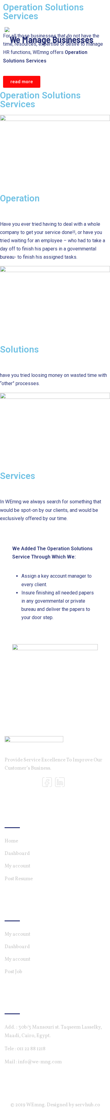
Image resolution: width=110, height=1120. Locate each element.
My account (17, 866)
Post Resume (19, 879)
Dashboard (17, 853)
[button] (21, 82)
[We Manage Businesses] (49, 37)
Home (11, 841)
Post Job (13, 972)
